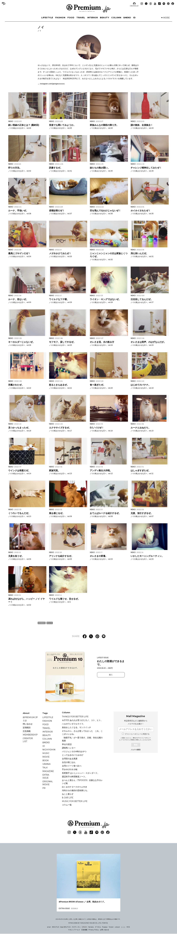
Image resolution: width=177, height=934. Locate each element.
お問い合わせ (104, 930)
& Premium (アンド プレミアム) (88, 8)
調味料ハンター (69, 748)
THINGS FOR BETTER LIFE (75, 716)
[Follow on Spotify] (164, 3)
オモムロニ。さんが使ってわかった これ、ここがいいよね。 (82, 732)
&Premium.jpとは (30, 719)
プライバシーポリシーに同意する (137, 734)
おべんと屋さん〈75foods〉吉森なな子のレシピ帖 (82, 781)
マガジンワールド (74, 930)
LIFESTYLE (47, 17)
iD (134, 17)
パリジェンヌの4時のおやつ (74, 751)
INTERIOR (92, 17)
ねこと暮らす (68, 794)
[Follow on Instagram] (142, 3)
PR (43, 788)
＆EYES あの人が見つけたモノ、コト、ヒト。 (82, 720)
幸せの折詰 (67, 744)
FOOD (70, 17)
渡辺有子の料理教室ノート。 (74, 776)
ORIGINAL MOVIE (47, 783)
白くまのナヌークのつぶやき (74, 787)
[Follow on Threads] (150, 3)
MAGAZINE (48, 771)
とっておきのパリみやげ (72, 755)
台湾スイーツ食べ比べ (71, 766)
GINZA (84, 927)
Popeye (104, 927)
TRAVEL (80, 17)
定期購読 (27, 727)
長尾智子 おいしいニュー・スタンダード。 (80, 773)
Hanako (91, 927)
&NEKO (127, 17)
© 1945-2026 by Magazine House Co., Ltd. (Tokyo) (88, 923)
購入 (111, 675)
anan (49, 927)
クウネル (98, 927)
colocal (117, 927)
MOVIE (46, 757)
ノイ (50, 623)
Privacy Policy (93, 930)
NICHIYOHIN (48, 749)
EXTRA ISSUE (45, 776)
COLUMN (116, 17)
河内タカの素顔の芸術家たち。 (75, 790)
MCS (128, 927)
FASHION (60, 17)
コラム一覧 (67, 805)
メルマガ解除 (136, 750)
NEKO (42, 623)
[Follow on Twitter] (146, 3)
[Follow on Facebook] (173, 3)
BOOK (45, 760)
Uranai (46, 764)
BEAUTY (104, 17)
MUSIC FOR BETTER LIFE (74, 801)
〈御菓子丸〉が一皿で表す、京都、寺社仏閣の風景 (82, 739)
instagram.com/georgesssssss (52, 84)
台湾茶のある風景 (69, 758)
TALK (45, 767)
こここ (123, 927)
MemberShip (30, 734)
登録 (135, 745)
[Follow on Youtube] (155, 3)
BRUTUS (55, 927)
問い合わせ (27, 724)
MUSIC (45, 753)
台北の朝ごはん (69, 762)
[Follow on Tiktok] (159, 3)
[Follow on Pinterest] (168, 3)
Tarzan (111, 927)
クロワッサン (76, 927)
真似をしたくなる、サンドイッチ (76, 727)
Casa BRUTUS (65, 927)
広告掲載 (27, 731)
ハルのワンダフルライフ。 (73, 724)
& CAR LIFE (67, 797)
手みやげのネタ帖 (69, 769)
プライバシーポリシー (144, 738)
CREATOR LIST (134, 6)
